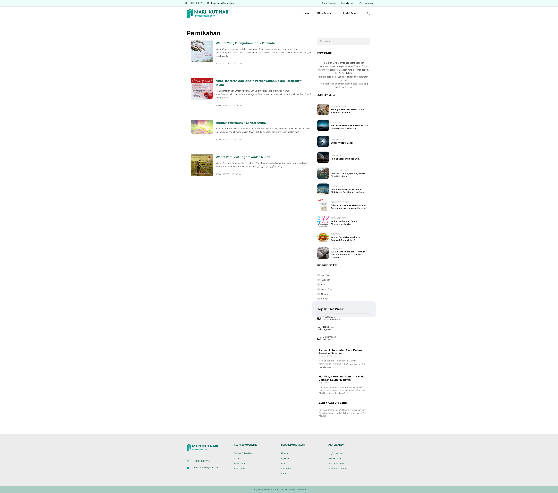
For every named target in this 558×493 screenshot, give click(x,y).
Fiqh (323, 284)
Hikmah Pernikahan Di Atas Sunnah (242, 123)
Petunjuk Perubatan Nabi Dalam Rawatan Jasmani (340, 352)
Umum (324, 294)
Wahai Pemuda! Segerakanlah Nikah (243, 157)
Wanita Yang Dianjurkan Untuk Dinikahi (245, 43)
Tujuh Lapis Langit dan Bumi (345, 159)
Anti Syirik (326, 275)
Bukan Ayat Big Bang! (342, 143)
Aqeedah (325, 280)
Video (324, 298)
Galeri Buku (326, 289)
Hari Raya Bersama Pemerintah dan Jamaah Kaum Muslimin (342, 378)
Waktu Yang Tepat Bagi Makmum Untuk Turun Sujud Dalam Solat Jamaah (348, 254)
